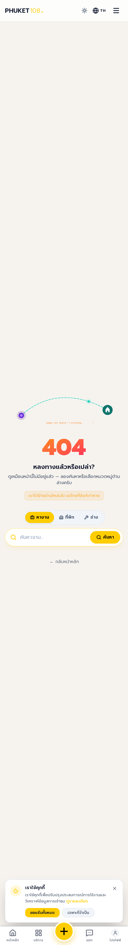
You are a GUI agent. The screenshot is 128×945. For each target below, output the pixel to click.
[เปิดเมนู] (116, 10)
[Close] (114, 888)
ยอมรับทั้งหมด (42, 912)
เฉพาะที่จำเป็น (78, 912)
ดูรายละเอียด (77, 901)
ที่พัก (69, 517)
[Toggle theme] (84, 10)
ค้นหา (108, 537)
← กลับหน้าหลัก (64, 562)
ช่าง (94, 517)
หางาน (42, 517)
